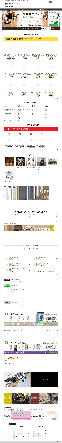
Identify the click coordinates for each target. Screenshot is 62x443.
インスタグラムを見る (34, 248)
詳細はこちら (44, 381)
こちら (53, 441)
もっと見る (55, 98)
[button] (52, 9)
